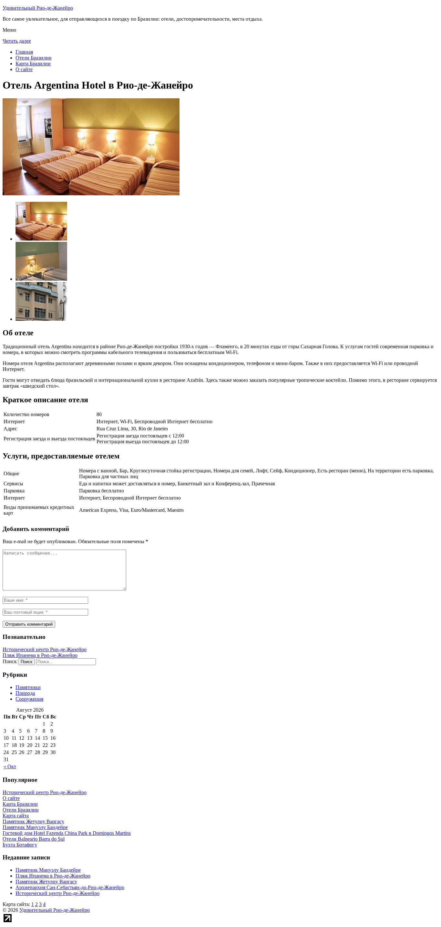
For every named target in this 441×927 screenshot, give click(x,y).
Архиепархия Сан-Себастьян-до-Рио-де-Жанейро (69, 887)
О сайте (24, 69)
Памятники (28, 687)
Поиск (10, 661)
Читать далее (17, 41)
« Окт (10, 766)
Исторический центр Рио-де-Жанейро (45, 649)
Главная (24, 52)
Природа (25, 693)
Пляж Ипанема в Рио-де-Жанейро (40, 655)
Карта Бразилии (33, 63)
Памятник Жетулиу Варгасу (46, 881)
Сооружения (29, 699)
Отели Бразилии (33, 57)
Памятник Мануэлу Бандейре (48, 870)
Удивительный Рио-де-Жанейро (38, 8)
